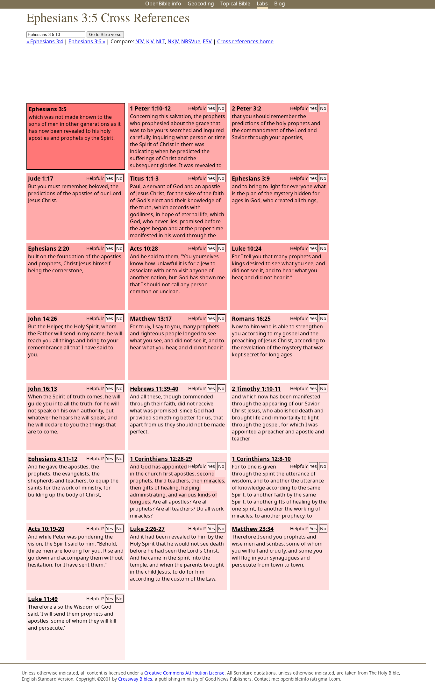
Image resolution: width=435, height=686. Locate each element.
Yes (211, 108)
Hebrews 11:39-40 (154, 388)
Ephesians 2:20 (48, 248)
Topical (235, 3)
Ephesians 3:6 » (86, 41)
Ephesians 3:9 (251, 178)
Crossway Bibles (135, 679)
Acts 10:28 (144, 248)
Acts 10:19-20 (46, 528)
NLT (160, 41)
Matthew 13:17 (151, 318)
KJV (149, 41)
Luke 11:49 (43, 599)
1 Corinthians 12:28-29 (161, 458)
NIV (139, 41)
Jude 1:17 (40, 178)
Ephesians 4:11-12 (52, 458)
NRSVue (190, 41)
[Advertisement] (371, 58)
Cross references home (245, 41)
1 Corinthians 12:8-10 (261, 458)
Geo (201, 3)
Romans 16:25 (251, 318)
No (221, 108)
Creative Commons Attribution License (184, 673)
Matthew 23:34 (253, 528)
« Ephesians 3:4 (44, 41)
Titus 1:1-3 (144, 178)
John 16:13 (42, 388)
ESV (207, 41)
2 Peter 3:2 (246, 108)
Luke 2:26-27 (147, 528)
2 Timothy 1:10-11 (256, 388)
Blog (279, 3)
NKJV (173, 41)
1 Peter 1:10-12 (150, 108)
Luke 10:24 (246, 248)
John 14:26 (42, 318)
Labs (262, 3)
